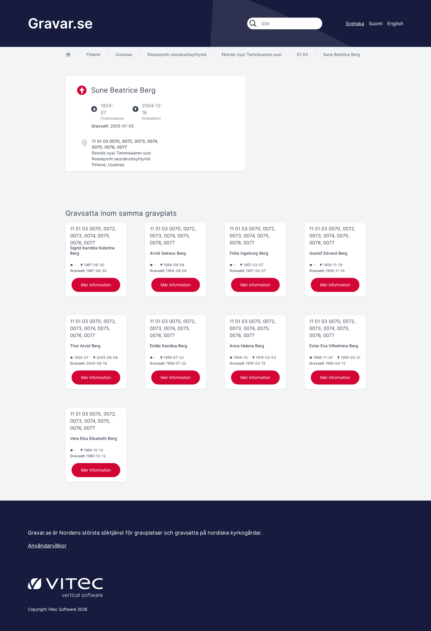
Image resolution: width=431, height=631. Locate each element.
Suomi (376, 23)
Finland (93, 54)
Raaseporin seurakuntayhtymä (176, 54)
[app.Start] (68, 54)
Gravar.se (60, 23)
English (395, 23)
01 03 (302, 54)
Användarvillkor (47, 545)
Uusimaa (124, 54)
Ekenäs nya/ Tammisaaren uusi (251, 54)
